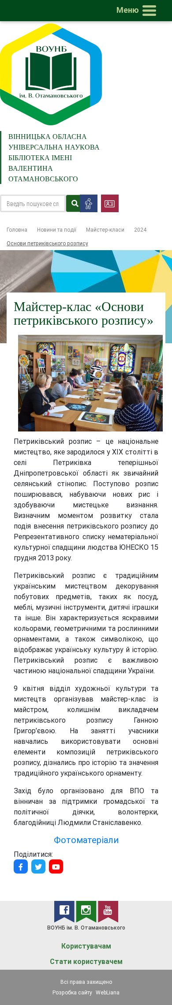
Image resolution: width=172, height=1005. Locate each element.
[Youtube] (56, 866)
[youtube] (108, 911)
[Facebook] (21, 866)
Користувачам (86, 946)
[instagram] (87, 911)
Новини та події (56, 229)
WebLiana (108, 992)
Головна (17, 229)
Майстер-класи (105, 229)
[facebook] (65, 911)
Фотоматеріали (86, 839)
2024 (140, 229)
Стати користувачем (86, 961)
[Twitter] (38, 866)
